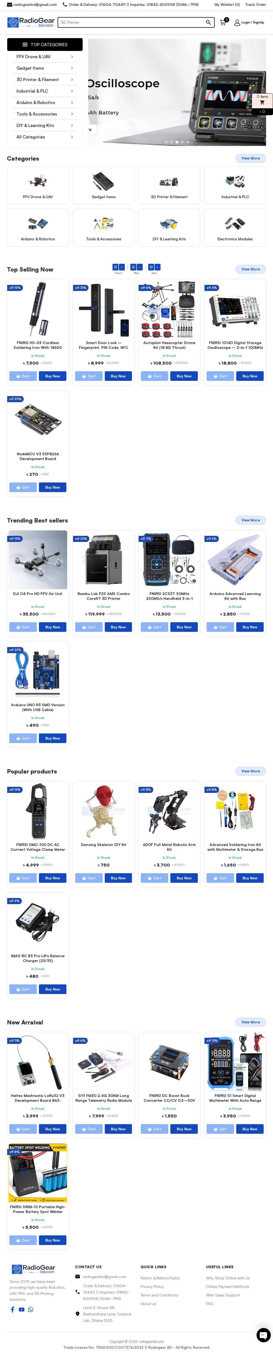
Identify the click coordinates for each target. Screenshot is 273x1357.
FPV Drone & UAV (34, 56)
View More (251, 158)
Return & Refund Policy (160, 1278)
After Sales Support (223, 1295)
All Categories (31, 136)
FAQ (209, 1303)
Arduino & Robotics (36, 102)
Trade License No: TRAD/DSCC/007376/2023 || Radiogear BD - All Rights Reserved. (136, 1347)
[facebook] (12, 1309)
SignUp (258, 22)
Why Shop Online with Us (228, 1278)
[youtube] (22, 1309)
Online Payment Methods (227, 1286)
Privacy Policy (152, 1286)
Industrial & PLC (32, 91)
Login (246, 22)
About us (148, 1303)
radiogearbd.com (151, 1341)
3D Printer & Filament (38, 79)
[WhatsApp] (31, 1309)
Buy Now (52, 376)
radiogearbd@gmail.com (104, 1276)
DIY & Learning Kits (35, 125)
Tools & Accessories (37, 114)
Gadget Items (30, 68)
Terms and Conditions (159, 1295)
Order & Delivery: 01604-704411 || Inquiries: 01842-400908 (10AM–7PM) (106, 1292)
